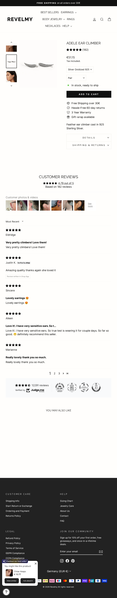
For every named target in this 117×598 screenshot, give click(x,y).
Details (89, 137)
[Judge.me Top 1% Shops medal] (96, 387)
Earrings (67, 12)
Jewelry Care (67, 506)
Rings (71, 19)
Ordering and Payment (17, 511)
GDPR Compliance (15, 553)
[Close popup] (35, 563)
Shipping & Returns (88, 145)
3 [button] (59, 373)
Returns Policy (13, 515)
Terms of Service (14, 548)
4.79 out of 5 (66, 183)
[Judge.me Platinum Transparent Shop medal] (84, 387)
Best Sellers (50, 12)
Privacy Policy (13, 543)
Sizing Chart (66, 501)
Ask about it (28, 580)
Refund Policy (13, 538)
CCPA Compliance (15, 558)
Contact (64, 515)
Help (66, 25)
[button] (74, 49)
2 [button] (54, 373)
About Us (65, 511)
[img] (13, 230)
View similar (11, 580)
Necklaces (52, 25)
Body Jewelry (52, 19)
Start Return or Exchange (19, 506)
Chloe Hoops (20, 571)
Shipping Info (12, 501)
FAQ (62, 521)
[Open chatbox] (6, 592)
